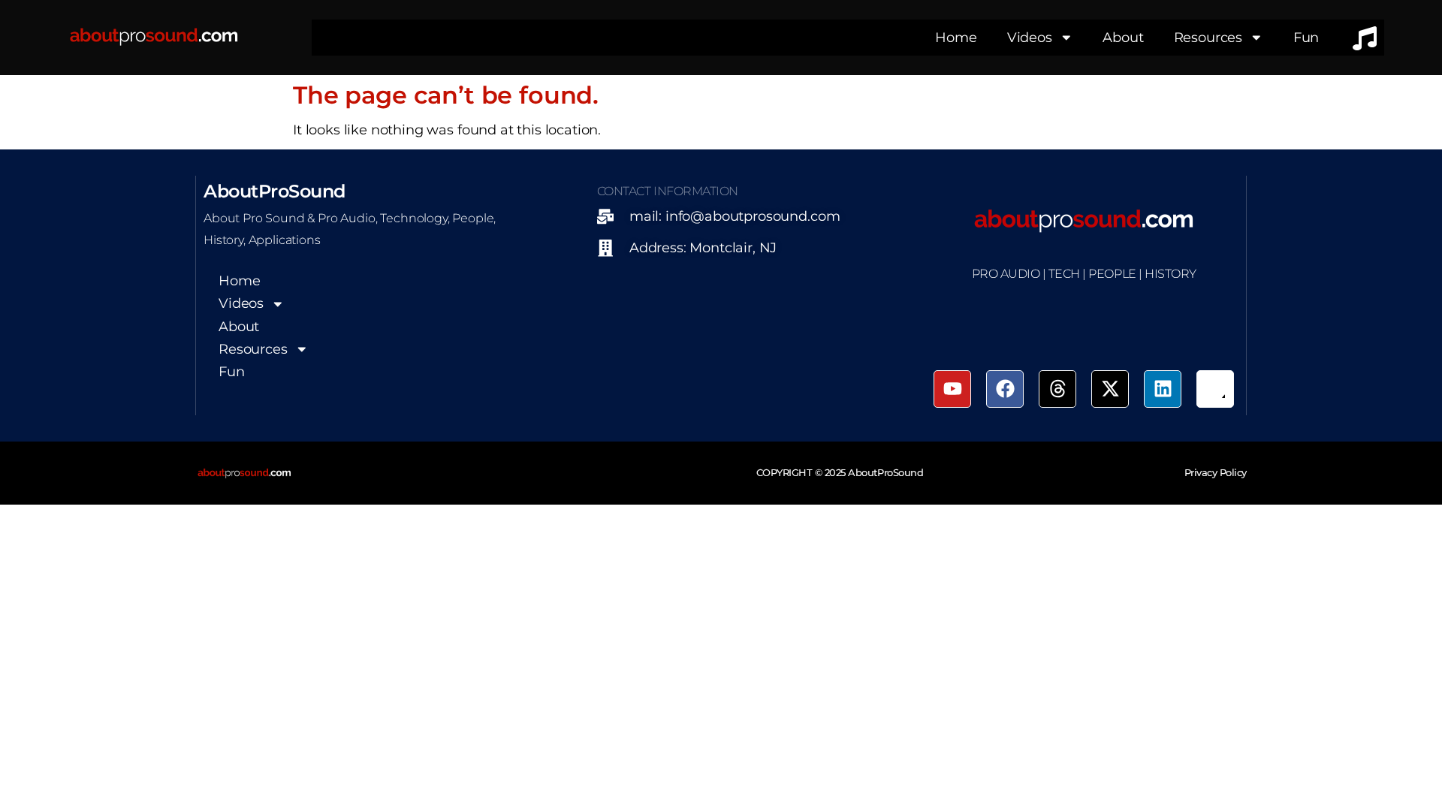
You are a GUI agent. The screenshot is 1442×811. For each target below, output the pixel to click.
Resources (1208, 37)
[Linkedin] (1162, 389)
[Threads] (1057, 389)
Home (955, 37)
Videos (1029, 37)
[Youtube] (952, 389)
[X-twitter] (1110, 389)
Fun (1306, 37)
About (1123, 37)
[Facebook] (1005, 389)
